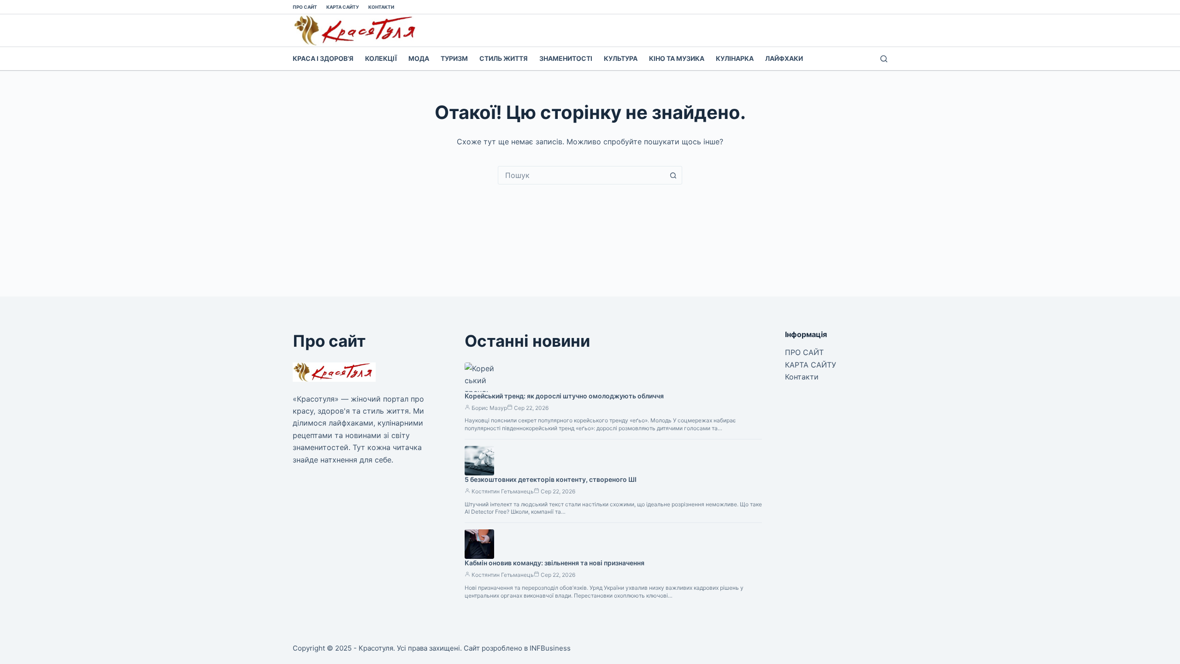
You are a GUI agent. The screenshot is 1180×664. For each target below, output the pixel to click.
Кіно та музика (676, 58)
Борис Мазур (489, 407)
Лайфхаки (784, 58)
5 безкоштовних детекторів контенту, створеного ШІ (551, 479)
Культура (620, 58)
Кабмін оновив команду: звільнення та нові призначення (554, 563)
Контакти (381, 7)
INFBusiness (550, 648)
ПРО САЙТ (305, 7)
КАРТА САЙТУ (342, 7)
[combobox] (581, 175)
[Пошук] (883, 58)
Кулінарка (735, 58)
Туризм (454, 58)
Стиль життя (503, 58)
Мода (418, 58)
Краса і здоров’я (323, 58)
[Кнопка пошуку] (673, 175)
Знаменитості (565, 58)
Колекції (381, 58)
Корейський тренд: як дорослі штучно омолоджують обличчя (564, 396)
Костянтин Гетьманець (503, 491)
